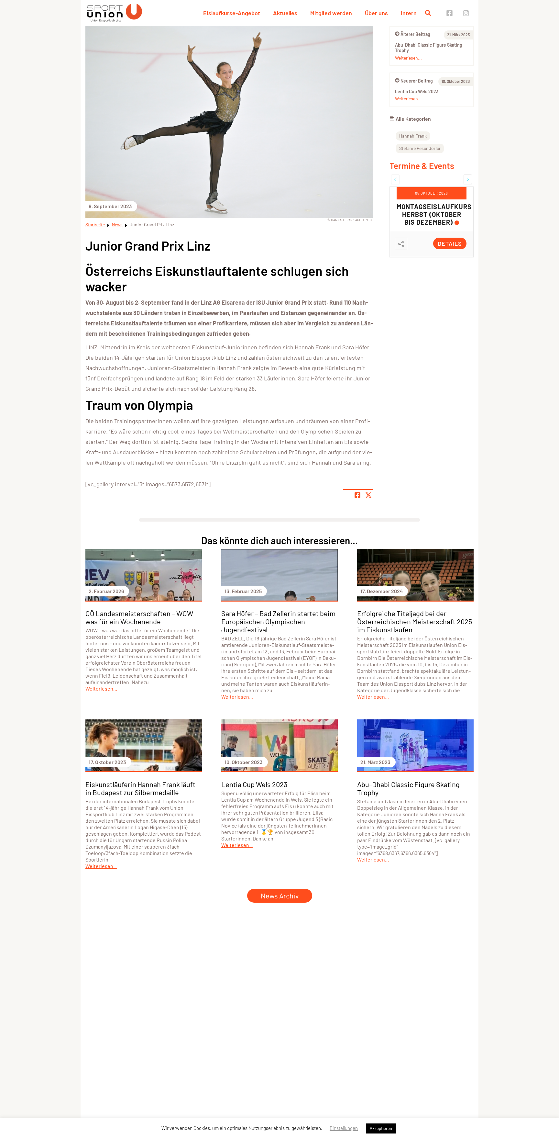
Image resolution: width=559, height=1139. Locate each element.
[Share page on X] (368, 495)
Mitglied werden (331, 13)
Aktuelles (285, 13)
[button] (395, 179)
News (117, 224)
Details (450, 243)
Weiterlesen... (408, 58)
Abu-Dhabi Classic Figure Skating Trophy (408, 788)
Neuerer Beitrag (416, 81)
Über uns (376, 13)
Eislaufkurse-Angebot (231, 13)
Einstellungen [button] (344, 1128)
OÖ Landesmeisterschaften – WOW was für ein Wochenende (139, 617)
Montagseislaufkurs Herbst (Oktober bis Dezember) (434, 214)
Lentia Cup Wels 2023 (416, 91)
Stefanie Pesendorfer (420, 148)
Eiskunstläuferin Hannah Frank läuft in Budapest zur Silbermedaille (140, 788)
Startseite (95, 224)
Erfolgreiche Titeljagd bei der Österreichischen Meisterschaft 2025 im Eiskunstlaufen (414, 621)
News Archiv (280, 895)
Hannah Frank (413, 136)
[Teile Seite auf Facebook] (357, 495)
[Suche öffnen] (428, 13)
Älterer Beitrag (415, 34)
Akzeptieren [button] (381, 1128)
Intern (409, 13)
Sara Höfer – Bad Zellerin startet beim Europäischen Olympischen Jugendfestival (278, 621)
